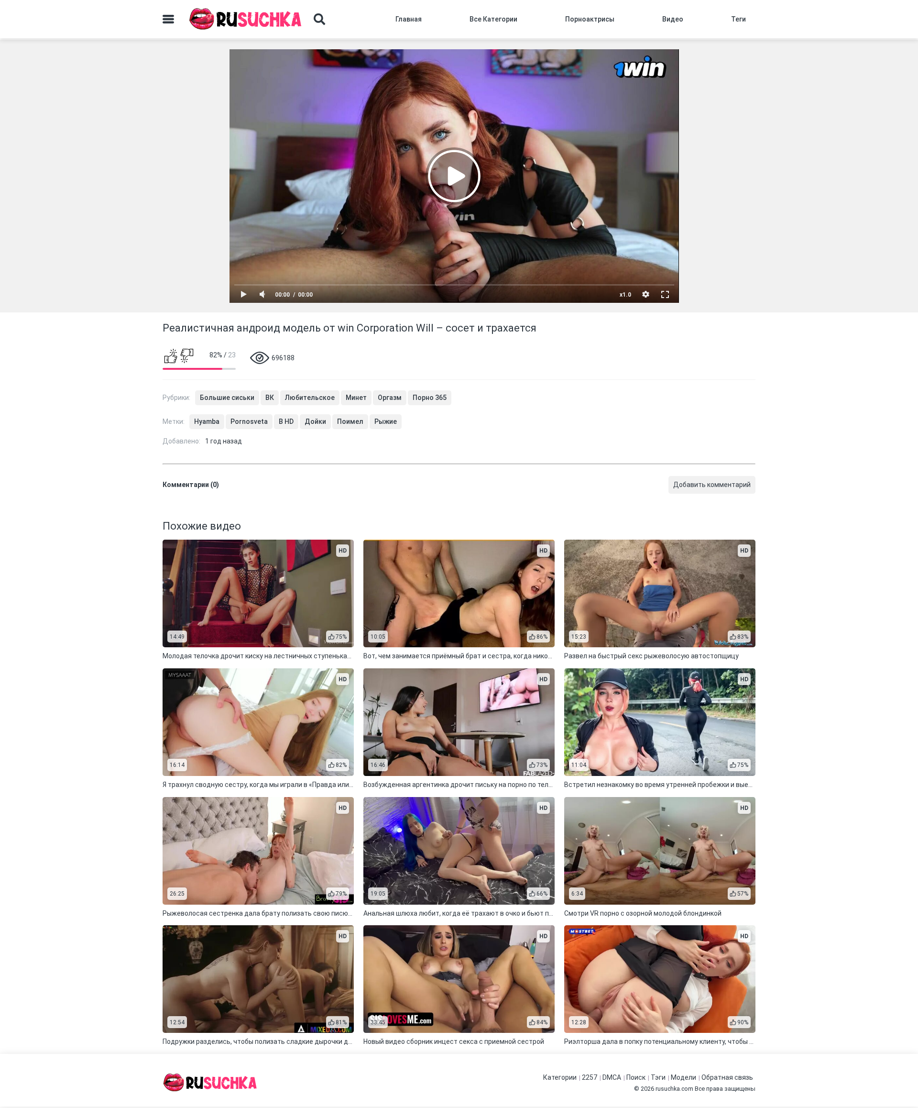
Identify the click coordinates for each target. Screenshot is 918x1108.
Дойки (315, 421)
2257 (589, 1077)
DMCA (611, 1077)
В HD (286, 421)
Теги (738, 19)
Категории (560, 1077)
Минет (356, 397)
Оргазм (390, 397)
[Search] (319, 19)
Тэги (658, 1077)
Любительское (310, 397)
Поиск (635, 1077)
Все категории (493, 19)
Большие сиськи (227, 397)
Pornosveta (249, 421)
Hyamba (206, 421)
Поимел (350, 421)
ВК (269, 397)
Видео (672, 19)
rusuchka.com (674, 1088)
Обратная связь (727, 1077)
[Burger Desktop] (168, 19)
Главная (408, 19)
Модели (683, 1077)
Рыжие (385, 421)
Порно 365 (430, 397)
